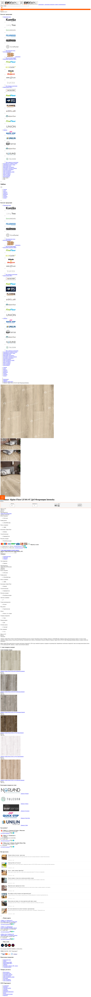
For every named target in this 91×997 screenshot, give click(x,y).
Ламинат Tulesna (24, 803)
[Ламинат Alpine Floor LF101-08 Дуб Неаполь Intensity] (11, 670)
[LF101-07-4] (27, 437)
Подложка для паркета (8, 169)
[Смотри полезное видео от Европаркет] (9, 946)
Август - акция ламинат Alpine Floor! (16, 870)
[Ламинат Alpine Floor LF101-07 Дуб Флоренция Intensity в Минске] (11, 449)
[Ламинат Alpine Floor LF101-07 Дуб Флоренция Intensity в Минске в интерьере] (11, 460)
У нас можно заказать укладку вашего (10, 550)
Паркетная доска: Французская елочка (16, 885)
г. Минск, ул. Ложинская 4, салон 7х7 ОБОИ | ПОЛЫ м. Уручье (9, 927)
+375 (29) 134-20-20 (5, 833)
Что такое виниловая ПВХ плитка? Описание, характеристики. (21, 908)
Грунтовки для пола (7, 974)
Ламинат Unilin (24, 825)
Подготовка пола (7, 165)
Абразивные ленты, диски (9, 164)
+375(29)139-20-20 (17, 546)
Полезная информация (8, 991)
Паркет (4, 961)
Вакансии (5, 995)
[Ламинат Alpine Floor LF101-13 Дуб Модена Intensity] (11, 779)
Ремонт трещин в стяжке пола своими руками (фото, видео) (21, 878)
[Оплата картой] (5, 954)
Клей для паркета (7, 170)
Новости (5, 191)
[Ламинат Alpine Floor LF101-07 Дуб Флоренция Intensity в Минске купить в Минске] (10, 496)
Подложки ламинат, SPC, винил (10, 965)
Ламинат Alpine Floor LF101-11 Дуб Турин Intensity (12, 732)
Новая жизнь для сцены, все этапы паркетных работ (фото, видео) (22, 901)
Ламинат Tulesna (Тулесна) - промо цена (16, 855)
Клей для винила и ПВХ (8, 171)
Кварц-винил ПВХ (7, 962)
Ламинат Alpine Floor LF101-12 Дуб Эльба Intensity (12, 756)
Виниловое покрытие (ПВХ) (9, 59)
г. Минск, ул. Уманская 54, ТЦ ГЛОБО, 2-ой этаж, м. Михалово (9, 921)
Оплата (5, 195)
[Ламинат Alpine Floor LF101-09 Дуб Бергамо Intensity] (9, 690)
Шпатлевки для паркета (8, 167)
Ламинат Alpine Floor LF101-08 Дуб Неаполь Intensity (13, 671)
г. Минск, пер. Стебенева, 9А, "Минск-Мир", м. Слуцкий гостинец (9, 935)
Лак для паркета (7, 173)
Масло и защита (6, 174)
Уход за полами (6, 175)
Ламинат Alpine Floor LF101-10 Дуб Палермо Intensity (13, 712)
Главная (5, 189)
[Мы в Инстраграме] (13, 946)
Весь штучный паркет (11, 57)
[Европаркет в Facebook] (2, 946)
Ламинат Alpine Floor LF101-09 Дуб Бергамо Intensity (13, 691)
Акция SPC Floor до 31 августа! (14, 862)
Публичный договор (8, 994)
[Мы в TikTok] (6, 946)
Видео (4, 992)
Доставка (5, 196)
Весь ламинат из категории (12, 162)
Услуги (4, 197)
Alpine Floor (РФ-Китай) (6, 513)
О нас (4, 190)
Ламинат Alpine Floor (8, 381)
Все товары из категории (11, 86)
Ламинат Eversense (25, 810)
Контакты (5, 194)
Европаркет (6, 379)
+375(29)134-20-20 (18, 547)
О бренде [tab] (5, 558)
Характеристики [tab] (7, 556)
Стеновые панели (7, 967)
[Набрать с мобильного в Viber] (22, 546)
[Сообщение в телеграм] (13, 924)
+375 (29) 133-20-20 (5, 847)
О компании (6, 985)
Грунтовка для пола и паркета (10, 168)
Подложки (5, 978)
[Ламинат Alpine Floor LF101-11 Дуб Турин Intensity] (9, 731)
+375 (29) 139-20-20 (5, 840)
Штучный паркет (7, 51)
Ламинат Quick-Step (25, 818)
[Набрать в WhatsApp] (23, 546)
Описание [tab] (5, 557)
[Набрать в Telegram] (25, 546)
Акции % (5, 193)
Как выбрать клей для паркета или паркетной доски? (19, 893)
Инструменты (6, 176)
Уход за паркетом (7, 980)
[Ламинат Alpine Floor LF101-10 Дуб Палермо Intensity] (9, 711)
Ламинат (5, 129)
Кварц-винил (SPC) (7, 87)
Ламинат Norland (25, 793)
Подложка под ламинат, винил (10, 163)
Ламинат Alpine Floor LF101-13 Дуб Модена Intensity (12, 780)
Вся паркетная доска (10, 50)
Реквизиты (5, 990)
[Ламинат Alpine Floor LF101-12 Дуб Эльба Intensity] (11, 755)
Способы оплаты (7, 988)
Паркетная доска (7, 16)
